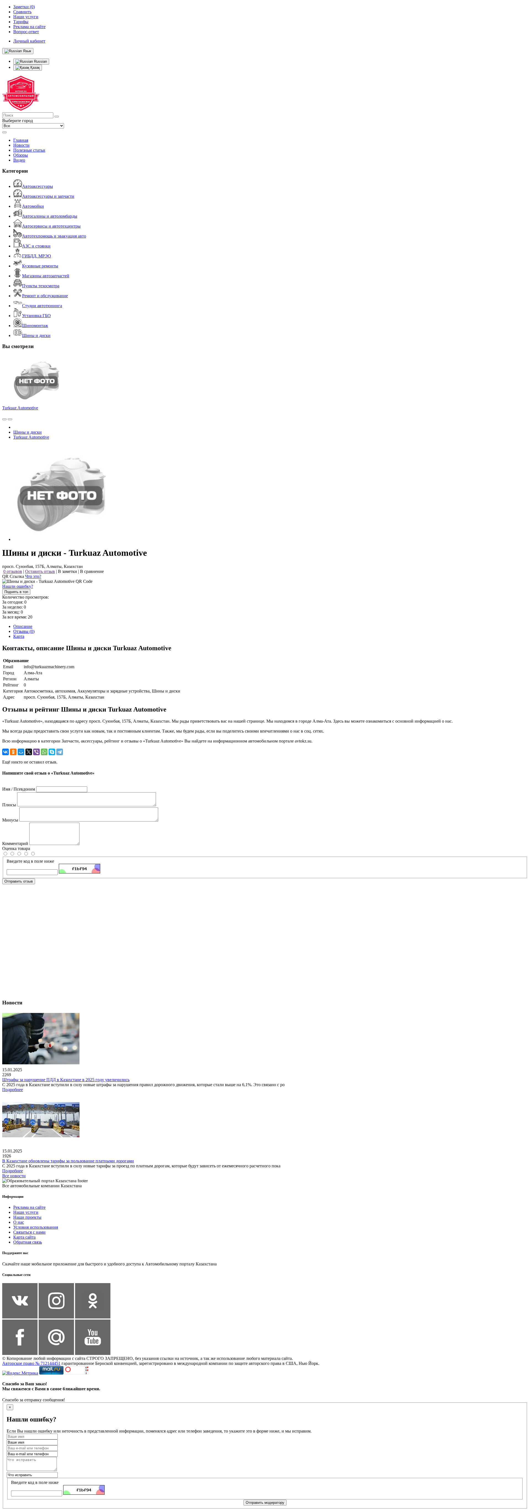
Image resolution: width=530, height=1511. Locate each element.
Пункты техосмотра (40, 285)
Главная (20, 140)
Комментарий (15, 843)
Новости (21, 145)
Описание (22, 626)
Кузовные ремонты (40, 266)
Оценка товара (16, 848)
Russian (40, 61)
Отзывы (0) (24, 631)
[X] (28, 752)
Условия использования (35, 1227)
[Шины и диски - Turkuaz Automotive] (61, 539)
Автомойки (33, 206)
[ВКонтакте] (5, 752)
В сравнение (92, 571)
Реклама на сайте (29, 1207)
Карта (18, 636)
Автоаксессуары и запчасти (48, 196)
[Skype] (52, 752)
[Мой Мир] (21, 752)
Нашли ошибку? (17, 586)
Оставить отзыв (40, 571)
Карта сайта (24, 1237)
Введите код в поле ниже (30, 861)
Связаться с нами (29, 1232)
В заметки (67, 571)
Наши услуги (25, 1212)
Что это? (33, 576)
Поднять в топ (16, 592)
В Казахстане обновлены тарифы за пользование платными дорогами (68, 1161)
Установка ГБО (36, 315)
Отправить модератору (265, 1503)
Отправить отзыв (18, 881)
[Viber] (36, 752)
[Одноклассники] (13, 752)
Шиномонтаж (35, 325)
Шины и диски (36, 335)
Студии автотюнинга (42, 305)
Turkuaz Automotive (20, 408)
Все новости (14, 1175)
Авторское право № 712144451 (31, 1363)
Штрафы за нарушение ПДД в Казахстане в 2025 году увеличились (65, 1079)
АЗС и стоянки (36, 246)
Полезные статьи (29, 150)
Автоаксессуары (37, 186)
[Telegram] (59, 752)
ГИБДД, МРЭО (36, 256)
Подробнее (12, 1089)
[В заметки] (10, 419)
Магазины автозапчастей (45, 275)
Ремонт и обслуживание (45, 295)
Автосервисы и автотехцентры (51, 226)
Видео (19, 160)
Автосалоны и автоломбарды (49, 216)
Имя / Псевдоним (18, 789)
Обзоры (20, 155)
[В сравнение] (4, 419)
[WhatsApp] (44, 752)
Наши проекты (27, 1217)
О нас (18, 1222)
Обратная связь (27, 1242)
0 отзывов (12, 571)
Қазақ (34, 67)
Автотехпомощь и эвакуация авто (54, 236)
